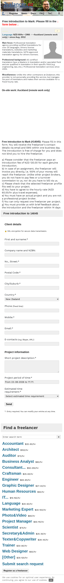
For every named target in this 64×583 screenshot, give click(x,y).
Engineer (16, 479)
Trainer (14, 545)
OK (51, 580)
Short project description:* (21, 358)
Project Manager (23, 521)
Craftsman (17, 473)
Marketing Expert (24, 509)
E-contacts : (20, 339)
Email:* (9, 328)
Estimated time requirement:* (13, 390)
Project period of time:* (18, 377)
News (24, 13)
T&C (50, 13)
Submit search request (22, 564)
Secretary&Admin (24, 533)
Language (17, 503)
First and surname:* (17, 239)
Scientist (14, 527)
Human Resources (23, 491)
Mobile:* (10, 317)
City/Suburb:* (13, 283)
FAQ (42, 13)
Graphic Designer (24, 485)
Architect (15, 449)
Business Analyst (22, 461)
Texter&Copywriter (25, 539)
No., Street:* (12, 261)
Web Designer (19, 551)
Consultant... (20, 467)
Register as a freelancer (16, 570)
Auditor (13, 455)
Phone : (14, 306)
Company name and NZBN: (20, 250)
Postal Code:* (13, 272)
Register (13, 13)
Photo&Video (18, 515)
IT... (11, 497)
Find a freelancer (20, 427)
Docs (33, 13)
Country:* (10, 294)
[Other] (15, 557)
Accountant (19, 444)
